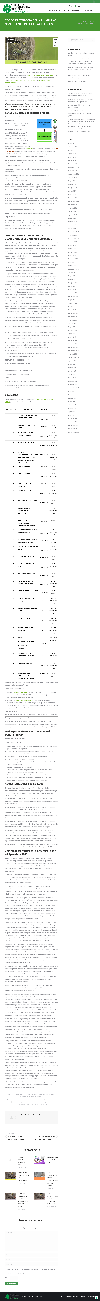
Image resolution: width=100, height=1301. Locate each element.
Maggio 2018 (72, 371)
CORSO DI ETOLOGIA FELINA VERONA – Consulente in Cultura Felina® (52, 1198)
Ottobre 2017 (72, 391)
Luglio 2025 (72, 181)
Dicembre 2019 (73, 313)
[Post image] (10, 1160)
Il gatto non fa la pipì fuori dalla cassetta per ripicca (79, 76)
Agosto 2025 (72, 177)
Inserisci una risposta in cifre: (15, 1274)
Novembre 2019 (73, 317)
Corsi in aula (10, 39)
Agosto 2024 (72, 215)
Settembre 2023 (73, 239)
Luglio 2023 (72, 245)
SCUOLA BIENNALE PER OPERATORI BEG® (22, 1161)
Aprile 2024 (72, 228)
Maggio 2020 (72, 306)
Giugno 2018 (72, 368)
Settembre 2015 (73, 432)
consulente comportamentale (48, 1099)
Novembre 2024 (73, 205)
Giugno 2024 (72, 222)
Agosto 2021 (72, 273)
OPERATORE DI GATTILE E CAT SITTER (22, 80)
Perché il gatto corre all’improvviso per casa (81, 54)
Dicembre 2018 (73, 347)
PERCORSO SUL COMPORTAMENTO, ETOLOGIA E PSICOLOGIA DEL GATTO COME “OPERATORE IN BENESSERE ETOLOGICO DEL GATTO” (31, 106)
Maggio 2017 (72, 408)
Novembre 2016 (73, 429)
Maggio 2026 (72, 150)
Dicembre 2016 (73, 425)
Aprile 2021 (71, 286)
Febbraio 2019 (73, 340)
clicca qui (29, 149)
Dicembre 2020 (73, 296)
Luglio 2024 (72, 218)
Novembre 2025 (73, 167)
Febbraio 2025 (73, 198)
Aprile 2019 (71, 334)
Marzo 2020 (72, 310)
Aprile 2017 (71, 412)
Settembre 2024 (74, 211)
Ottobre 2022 (72, 262)
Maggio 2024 (72, 225)
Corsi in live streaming (13, 42)
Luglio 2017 (71, 402)
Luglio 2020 (72, 300)
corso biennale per (41, 75)
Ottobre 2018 (72, 354)
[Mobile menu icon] (96, 8)
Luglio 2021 (71, 276)
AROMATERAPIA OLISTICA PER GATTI (52, 1159)
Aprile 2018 (71, 374)
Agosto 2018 (72, 361)
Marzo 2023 (72, 256)
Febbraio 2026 (73, 160)
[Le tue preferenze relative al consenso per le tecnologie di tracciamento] (96, 1297)
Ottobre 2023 (72, 235)
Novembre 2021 (73, 269)
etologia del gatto (47, 1102)
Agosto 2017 (72, 398)
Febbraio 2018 (73, 381)
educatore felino (37, 1102)
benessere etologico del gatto (19, 1099)
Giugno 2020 (72, 303)
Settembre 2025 (73, 174)
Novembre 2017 (73, 388)
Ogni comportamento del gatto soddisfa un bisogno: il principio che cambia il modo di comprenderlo (80, 61)
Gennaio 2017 (72, 422)
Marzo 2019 (72, 337)
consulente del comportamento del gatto (21, 1102)
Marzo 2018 (72, 378)
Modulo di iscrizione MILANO (25, 700)
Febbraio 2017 (73, 419)
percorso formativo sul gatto (23, 1104)
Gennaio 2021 (72, 293)
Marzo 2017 (72, 415)
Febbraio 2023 (73, 259)
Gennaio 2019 (72, 344)
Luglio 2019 (71, 327)
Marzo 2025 (72, 194)
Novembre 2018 (73, 351)
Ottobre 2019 (72, 320)
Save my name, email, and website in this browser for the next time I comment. (31, 1269)
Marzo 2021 (72, 289)
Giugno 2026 (72, 147)
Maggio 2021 (72, 283)
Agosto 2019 (72, 323)
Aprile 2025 (72, 191)
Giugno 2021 (72, 279)
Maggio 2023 (72, 252)
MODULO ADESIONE (20, 692)
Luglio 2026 (72, 143)
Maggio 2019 (72, 330)
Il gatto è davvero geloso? (77, 81)
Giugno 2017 (72, 405)
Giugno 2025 (72, 184)
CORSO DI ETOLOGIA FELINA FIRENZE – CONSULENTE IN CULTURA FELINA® (52, 1179)
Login (82, 6)
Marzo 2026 (72, 157)
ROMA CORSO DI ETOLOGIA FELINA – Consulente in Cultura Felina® (23, 1176)
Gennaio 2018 (72, 385)
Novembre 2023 (73, 232)
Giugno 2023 (72, 249)
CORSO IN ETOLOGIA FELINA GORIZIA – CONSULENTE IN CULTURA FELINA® (23, 1199)
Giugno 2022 (72, 266)
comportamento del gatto (34, 1099)
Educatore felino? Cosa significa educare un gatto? (81, 113)
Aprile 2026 (72, 154)
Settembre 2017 (73, 395)
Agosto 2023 (72, 242)
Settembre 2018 (73, 357)
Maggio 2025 (72, 188)
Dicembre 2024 (73, 201)
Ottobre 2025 (72, 171)
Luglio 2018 (71, 364)
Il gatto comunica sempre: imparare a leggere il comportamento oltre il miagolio (81, 69)
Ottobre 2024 (73, 208)
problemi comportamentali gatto (39, 1104)
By (47, 1094)
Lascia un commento (37, 1097)
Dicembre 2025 (73, 164)
